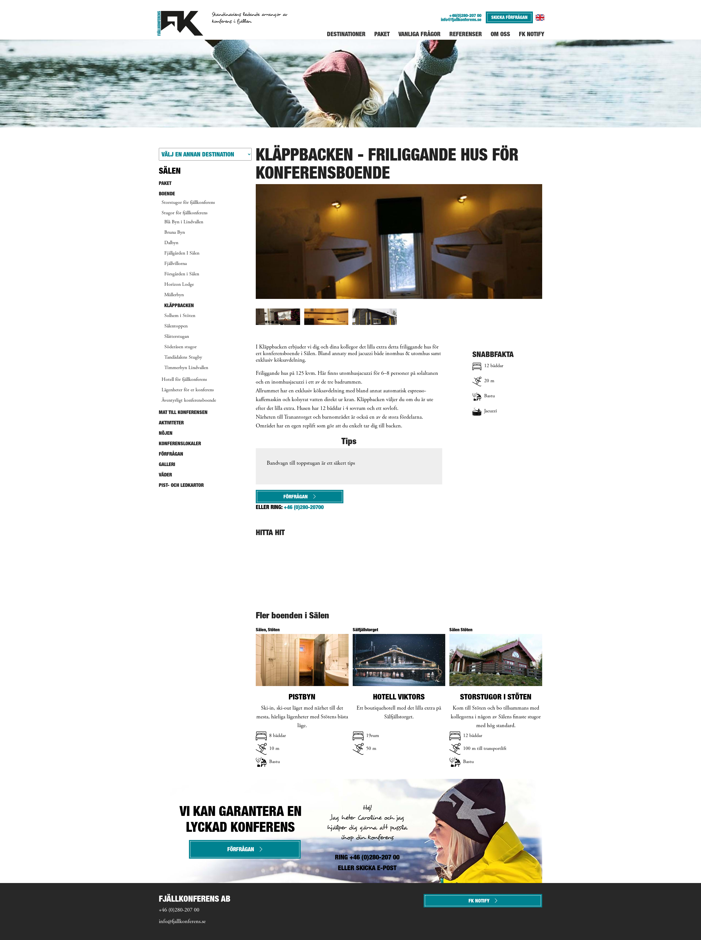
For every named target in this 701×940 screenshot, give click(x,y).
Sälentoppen (176, 326)
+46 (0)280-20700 (304, 507)
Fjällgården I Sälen (181, 253)
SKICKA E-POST (376, 868)
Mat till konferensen (183, 412)
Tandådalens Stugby (183, 357)
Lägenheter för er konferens (188, 390)
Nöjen (166, 433)
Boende (167, 193)
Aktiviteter (171, 422)
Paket (165, 183)
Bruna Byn (174, 232)
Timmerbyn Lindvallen (186, 367)
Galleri (167, 464)
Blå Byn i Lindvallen (183, 222)
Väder (165, 475)
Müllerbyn (174, 295)
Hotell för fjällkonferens (184, 379)
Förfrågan (295, 496)
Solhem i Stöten (179, 315)
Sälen (170, 171)
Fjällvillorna (175, 263)
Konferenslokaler (180, 443)
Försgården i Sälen (181, 274)
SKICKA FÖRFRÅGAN (509, 17)
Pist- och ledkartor (181, 485)
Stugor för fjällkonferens (185, 213)
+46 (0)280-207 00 (179, 910)
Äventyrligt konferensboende (189, 400)
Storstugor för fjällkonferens (188, 202)
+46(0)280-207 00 (465, 15)
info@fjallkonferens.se (461, 20)
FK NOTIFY (479, 901)
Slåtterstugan (176, 336)
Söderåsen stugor (180, 347)
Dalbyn (171, 243)
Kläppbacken (179, 305)
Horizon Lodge (179, 284)
